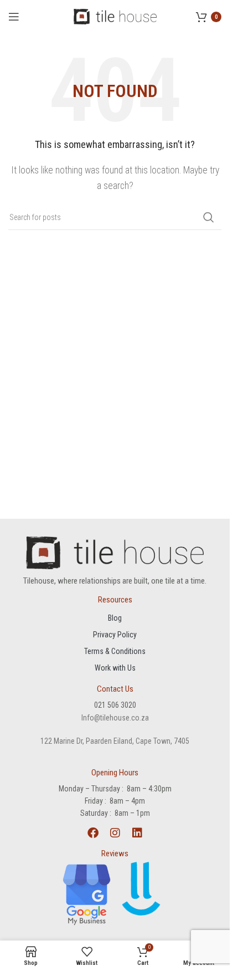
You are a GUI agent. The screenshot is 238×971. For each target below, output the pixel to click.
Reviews (114, 853)
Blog (115, 618)
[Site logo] (115, 16)
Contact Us (115, 689)
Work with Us (115, 667)
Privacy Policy (115, 634)
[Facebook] (93, 833)
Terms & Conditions (115, 651)
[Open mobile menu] (14, 17)
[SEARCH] (208, 217)
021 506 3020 (115, 705)
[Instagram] (115, 833)
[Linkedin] (137, 833)
